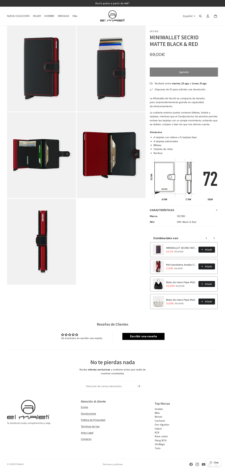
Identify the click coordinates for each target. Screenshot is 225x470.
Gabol (158, 428)
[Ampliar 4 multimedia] (111, 155)
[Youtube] (203, 464)
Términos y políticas (112, 464)
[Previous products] (206, 238)
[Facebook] (191, 464)
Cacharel (160, 420)
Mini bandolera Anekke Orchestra (181, 264)
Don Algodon (162, 424)
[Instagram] (197, 464)
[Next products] (214, 238)
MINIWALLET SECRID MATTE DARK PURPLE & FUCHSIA (181, 247)
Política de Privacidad (93, 419)
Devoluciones (88, 413)
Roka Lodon (161, 436)
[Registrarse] (139, 386)
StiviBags (160, 444)
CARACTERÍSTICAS (162, 210)
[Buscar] (200, 16)
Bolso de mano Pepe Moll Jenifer (181, 282)
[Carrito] (215, 16)
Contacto (86, 439)
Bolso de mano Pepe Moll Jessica (181, 299)
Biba (157, 412)
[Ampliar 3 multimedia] (41, 155)
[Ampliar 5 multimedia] (41, 242)
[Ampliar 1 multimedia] (41, 68)
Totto (157, 448)
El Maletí (19, 464)
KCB (157, 432)
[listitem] (75, 16)
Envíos (84, 407)
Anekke (159, 409)
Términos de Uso (90, 426)
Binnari (158, 416)
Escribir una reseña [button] (143, 336)
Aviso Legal (87, 432)
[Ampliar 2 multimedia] (111, 68)
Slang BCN (160, 440)
